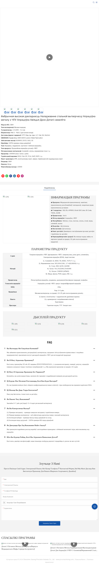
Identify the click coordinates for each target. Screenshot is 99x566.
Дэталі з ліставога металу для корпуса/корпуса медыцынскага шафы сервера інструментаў (19, 547)
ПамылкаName (80, 559)
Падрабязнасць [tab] (49, 188)
